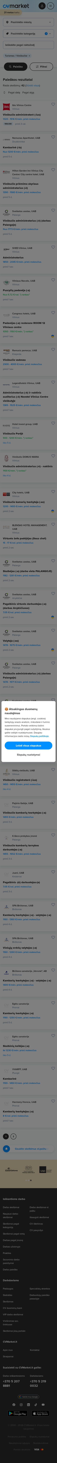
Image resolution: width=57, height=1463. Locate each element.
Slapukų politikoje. (39, 736)
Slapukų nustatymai (28, 754)
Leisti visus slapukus (28, 746)
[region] (28, 731)
